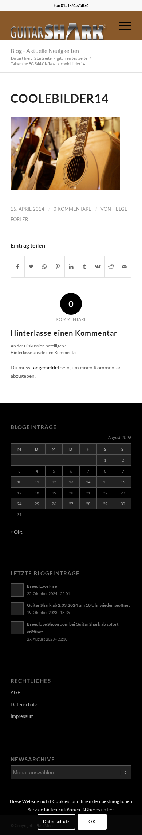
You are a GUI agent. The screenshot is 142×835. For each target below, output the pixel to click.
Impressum (22, 716)
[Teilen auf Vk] (97, 266)
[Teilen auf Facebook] (17, 266)
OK (91, 821)
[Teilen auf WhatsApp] (44, 266)
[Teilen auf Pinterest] (57, 266)
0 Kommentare (72, 209)
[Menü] (121, 25)
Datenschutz (24, 704)
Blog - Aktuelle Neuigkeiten (45, 50)
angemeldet (46, 367)
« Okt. (17, 532)
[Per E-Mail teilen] (124, 266)
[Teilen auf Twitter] (31, 266)
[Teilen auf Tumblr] (84, 266)
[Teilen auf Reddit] (111, 266)
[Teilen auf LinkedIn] (71, 266)
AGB (15, 692)
